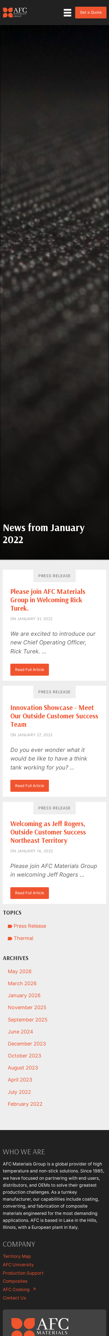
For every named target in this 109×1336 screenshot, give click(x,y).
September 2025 (28, 1020)
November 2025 (27, 1007)
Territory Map (17, 1256)
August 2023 (23, 1068)
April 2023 (20, 1080)
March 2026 (22, 983)
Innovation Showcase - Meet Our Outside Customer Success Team (54, 715)
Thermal (22, 938)
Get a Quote (91, 12)
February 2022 (25, 1104)
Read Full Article (29, 669)
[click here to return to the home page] (15, 12)
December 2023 (27, 1044)
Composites (15, 1281)
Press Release (54, 576)
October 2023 (24, 1056)
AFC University (18, 1264)
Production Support (23, 1273)
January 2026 (24, 995)
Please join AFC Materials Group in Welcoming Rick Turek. (47, 599)
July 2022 (19, 1092)
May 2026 (20, 971)
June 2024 (20, 1032)
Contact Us (14, 1298)
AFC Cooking (19, 1289)
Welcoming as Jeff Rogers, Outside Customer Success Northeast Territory (48, 832)
